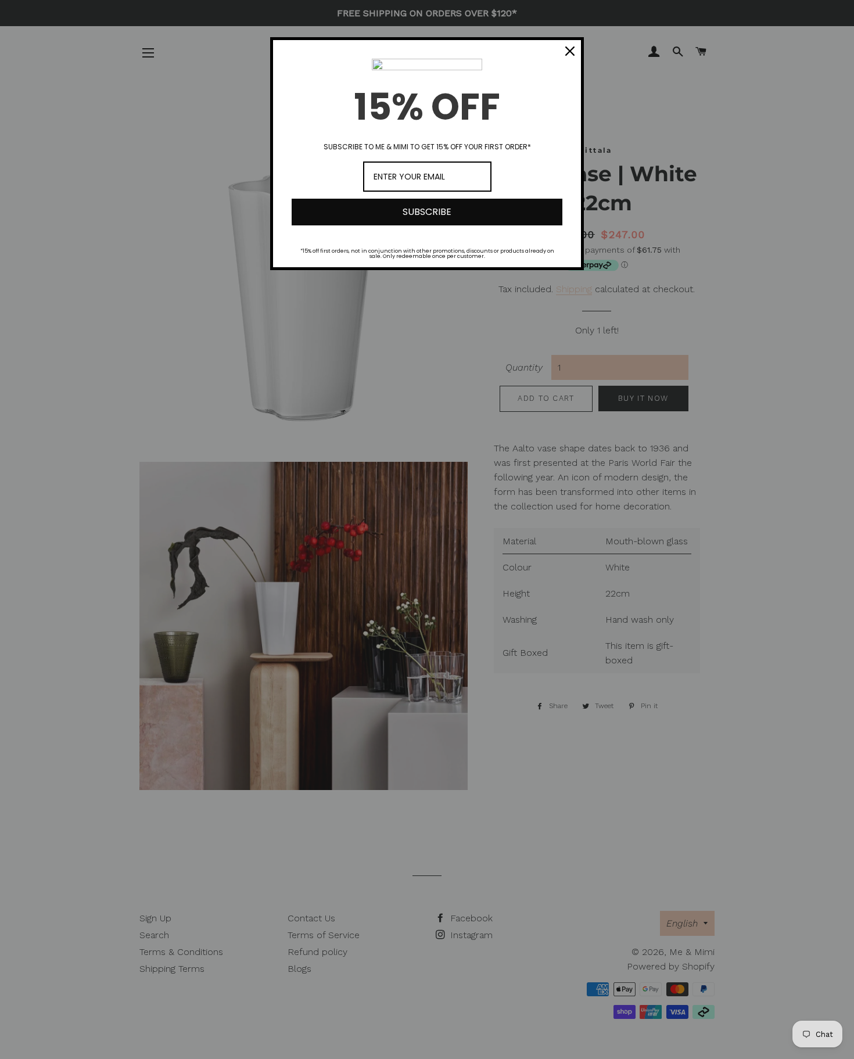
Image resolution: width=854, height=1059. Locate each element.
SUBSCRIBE (427, 211)
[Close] (570, 51)
